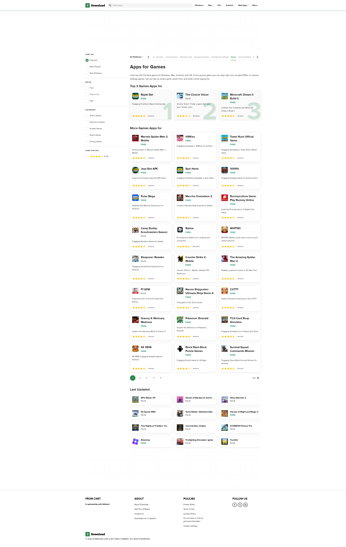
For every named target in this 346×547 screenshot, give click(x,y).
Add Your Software (142, 509)
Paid (91, 101)
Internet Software (244, 57)
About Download (141, 504)
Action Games (95, 115)
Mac (210, 5)
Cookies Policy (189, 514)
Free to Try (94, 94)
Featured (93, 60)
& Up (106, 156)
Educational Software (201, 57)
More (254, 5)
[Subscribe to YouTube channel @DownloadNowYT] (245, 505)
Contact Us (139, 514)
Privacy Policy (189, 504)
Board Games (95, 135)
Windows (199, 5)
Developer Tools (186, 57)
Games (233, 57)
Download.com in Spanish (145, 518)
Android (229, 5)
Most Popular (95, 67)
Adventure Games (97, 122)
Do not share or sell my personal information (193, 519)
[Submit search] (110, 5)
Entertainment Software (220, 57)
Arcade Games (96, 128)
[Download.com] (95, 5)
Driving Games (96, 141)
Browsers (160, 57)
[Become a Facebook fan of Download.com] (234, 505)
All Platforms (136, 57)
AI (153, 57)
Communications (172, 57)
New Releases (96, 73)
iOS (218, 5)
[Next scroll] (257, 57)
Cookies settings (190, 526)
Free (92, 88)
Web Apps (242, 5)
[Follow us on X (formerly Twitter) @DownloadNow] (240, 505)
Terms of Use (188, 509)
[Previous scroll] (148, 57)
